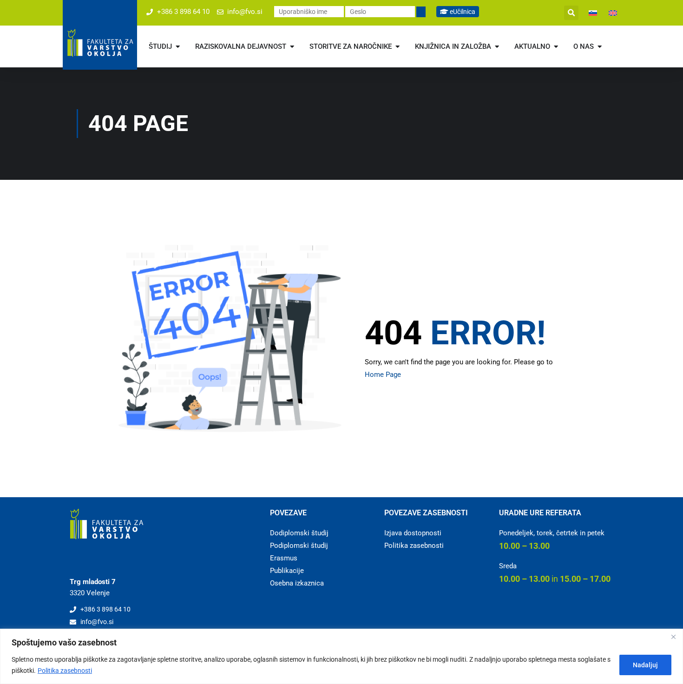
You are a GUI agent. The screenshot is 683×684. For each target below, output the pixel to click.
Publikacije (287, 570)
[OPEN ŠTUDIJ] (177, 46)
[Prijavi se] (421, 12)
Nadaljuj (645, 665)
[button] (571, 13)
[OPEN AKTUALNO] (555, 46)
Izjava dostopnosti (412, 533)
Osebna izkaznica (297, 583)
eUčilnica (461, 11)
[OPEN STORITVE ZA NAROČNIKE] (397, 46)
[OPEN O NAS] (599, 46)
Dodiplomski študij (299, 533)
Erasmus (283, 558)
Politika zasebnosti (65, 670)
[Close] (673, 636)
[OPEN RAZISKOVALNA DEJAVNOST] (292, 46)
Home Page (383, 374)
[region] (341, 656)
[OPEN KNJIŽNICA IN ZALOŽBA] (496, 46)
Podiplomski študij (299, 545)
